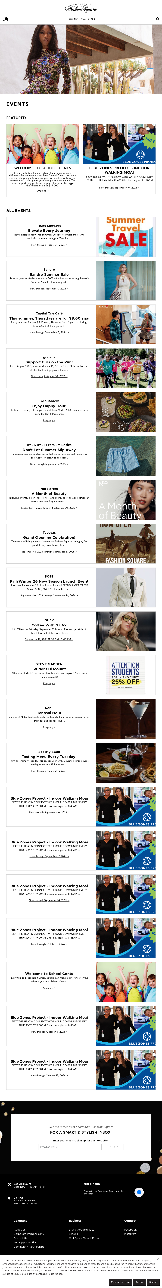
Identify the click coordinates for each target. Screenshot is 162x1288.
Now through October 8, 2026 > (49, 1032)
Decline (153, 1282)
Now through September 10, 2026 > (119, 188)
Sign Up (112, 1147)
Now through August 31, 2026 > (49, 245)
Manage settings (120, 1282)
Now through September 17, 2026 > (49, 856)
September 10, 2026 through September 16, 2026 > (49, 595)
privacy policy (81, 1261)
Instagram (130, 1234)
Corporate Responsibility (29, 1234)
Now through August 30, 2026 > (49, 376)
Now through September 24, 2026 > (49, 900)
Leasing (73, 1234)
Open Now (73, 19)
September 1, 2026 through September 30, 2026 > (49, 508)
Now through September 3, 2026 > (49, 332)
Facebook (130, 1229)
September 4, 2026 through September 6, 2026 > (49, 552)
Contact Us (20, 1238)
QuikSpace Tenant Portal (84, 1238)
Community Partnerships (29, 1247)
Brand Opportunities (81, 1229)
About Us (19, 1229)
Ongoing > (43, 191)
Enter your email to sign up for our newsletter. (81, 1140)
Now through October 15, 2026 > (49, 1075)
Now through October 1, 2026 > (49, 944)
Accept (139, 1282)
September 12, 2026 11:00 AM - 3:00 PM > (49, 639)
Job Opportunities (25, 1242)
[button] (5, 19)
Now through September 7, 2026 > (49, 289)
